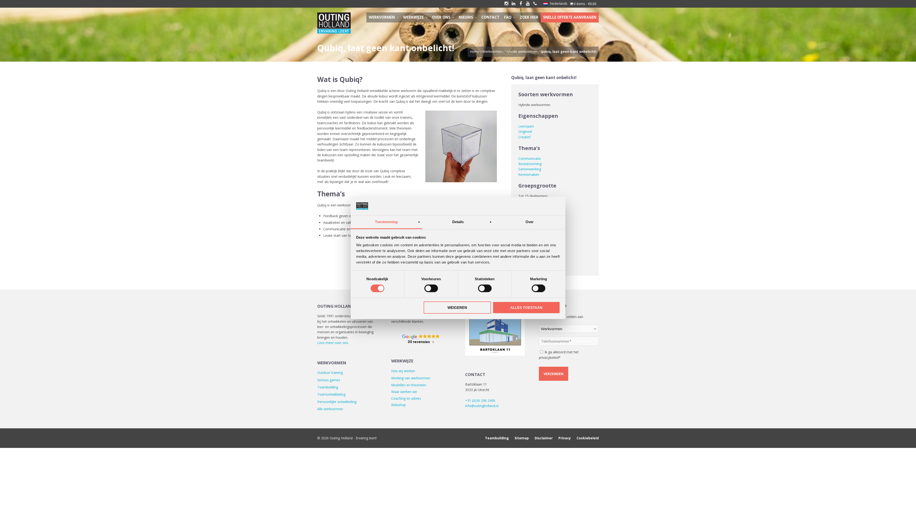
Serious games (328, 380)
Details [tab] (458, 222)
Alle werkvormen (330, 409)
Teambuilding (327, 387)
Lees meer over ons (332, 342)
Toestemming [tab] (386, 222)
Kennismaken (528, 174)
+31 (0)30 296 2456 (480, 400)
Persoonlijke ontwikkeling (336, 401)
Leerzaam (526, 126)
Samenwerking (529, 169)
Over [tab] (530, 222)
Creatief (524, 137)
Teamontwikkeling (331, 394)
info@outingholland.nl (482, 405)
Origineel (525, 131)
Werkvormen (492, 51)
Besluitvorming (529, 163)
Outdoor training (330, 372)
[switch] (431, 288)
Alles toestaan (526, 308)
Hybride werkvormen (521, 51)
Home (474, 51)
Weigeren (457, 308)
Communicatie (529, 158)
